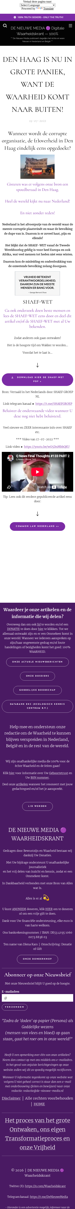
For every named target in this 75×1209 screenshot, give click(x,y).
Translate (48, 8)
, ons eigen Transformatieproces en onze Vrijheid (37, 1138)
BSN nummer (40, 777)
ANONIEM (19, 909)
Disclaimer (11, 1098)
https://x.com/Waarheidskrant (45, 1186)
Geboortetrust (58, 773)
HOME (39, 1104)
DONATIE (13, 629)
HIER (49, 909)
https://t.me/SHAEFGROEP (53, 403)
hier (41, 629)
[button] (5, 25)
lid (39, 624)
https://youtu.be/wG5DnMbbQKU (47, 446)
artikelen (22, 784)
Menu (70, 25)
